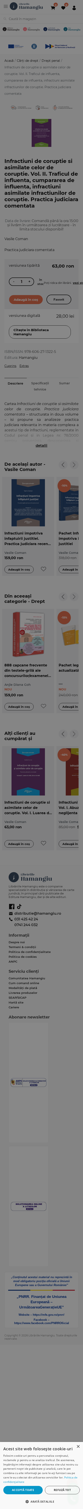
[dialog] (41, 1475)
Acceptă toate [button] (23, 1490)
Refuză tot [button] (62, 1490)
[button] (41, 1501)
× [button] (78, 1446)
